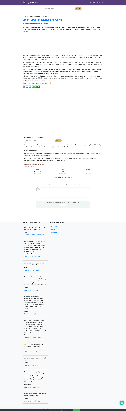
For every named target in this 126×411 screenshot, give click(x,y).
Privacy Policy (55, 226)
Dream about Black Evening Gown (42, 19)
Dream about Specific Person (32, 387)
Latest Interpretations (96, 2)
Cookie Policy (55, 229)
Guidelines (54, 232)
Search (78, 8)
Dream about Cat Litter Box (31, 365)
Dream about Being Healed (31, 314)
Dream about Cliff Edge (30, 351)
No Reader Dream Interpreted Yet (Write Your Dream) (35, 23)
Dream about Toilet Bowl (31, 290)
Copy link (63, 205)
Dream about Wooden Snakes (32, 337)
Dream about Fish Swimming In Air (34, 235)
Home (24, 16)
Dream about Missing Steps (32, 256)
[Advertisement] (63, 43)
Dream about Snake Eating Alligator (34, 270)
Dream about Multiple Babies (32, 401)
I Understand (76, 409)
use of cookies (69, 409)
